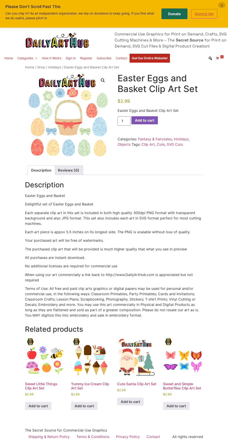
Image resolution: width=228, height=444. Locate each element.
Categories (25, 58)
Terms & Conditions (92, 436)
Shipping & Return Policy (49, 436)
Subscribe (104, 58)
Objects (124, 144)
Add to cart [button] (38, 406)
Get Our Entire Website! (150, 58)
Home (8, 58)
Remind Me (204, 14)
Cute (161, 144)
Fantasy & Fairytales (155, 139)
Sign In (71, 58)
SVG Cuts (175, 144)
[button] (103, 80)
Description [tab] (41, 170)
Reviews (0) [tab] (68, 170)
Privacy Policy (128, 436)
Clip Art (148, 144)
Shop (41, 67)
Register (86, 58)
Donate (174, 14)
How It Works (51, 58)
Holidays (54, 67)
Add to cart (144, 120)
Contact (121, 58)
